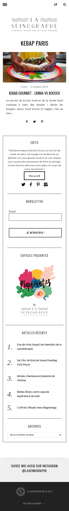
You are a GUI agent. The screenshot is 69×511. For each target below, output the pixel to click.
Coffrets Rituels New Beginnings (37, 407)
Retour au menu (32, 503)
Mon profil (34, 175)
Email (12, 211)
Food (24, 86)
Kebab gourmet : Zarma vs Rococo (34, 93)
